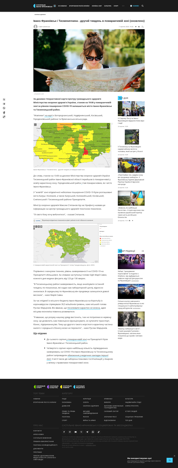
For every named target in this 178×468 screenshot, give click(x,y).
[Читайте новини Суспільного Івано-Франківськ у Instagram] (70, 432)
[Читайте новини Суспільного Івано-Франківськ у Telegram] (87, 432)
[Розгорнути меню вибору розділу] (54, 6)
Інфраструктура (132, 406)
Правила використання (43, 441)
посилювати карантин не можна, (83, 307)
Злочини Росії (110, 417)
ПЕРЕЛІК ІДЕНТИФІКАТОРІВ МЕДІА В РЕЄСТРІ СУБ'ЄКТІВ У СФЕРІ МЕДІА (44, 457)
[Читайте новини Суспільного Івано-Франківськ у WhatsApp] (93, 432)
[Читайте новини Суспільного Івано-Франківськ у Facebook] (64, 432)
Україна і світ (97, 6)
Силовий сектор (111, 411)
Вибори (107, 402)
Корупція (87, 399)
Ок (170, 460)
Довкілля (66, 406)
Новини (36, 399)
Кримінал (108, 399)
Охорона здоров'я (40, 14)
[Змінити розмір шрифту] (143, 27)
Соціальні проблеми (134, 417)
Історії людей (131, 411)
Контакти (37, 431)
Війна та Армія (89, 420)
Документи (38, 449)
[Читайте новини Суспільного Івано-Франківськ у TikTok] (99, 432)
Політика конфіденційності (45, 445)
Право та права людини (68, 412)
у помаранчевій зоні (76, 339)
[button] (4, 99)
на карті (48, 115)
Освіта (86, 402)
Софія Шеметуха (44, 27)
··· (123, 5)
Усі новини (62, 6)
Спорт (116, 6)
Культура (107, 6)
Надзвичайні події (133, 402)
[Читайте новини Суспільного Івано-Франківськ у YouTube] (76, 432)
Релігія (86, 417)
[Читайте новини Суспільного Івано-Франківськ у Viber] (81, 432)
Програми (37, 452)
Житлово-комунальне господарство (114, 407)
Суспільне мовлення (42, 438)
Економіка (66, 402)
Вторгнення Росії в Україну (79, 6)
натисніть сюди (91, 445)
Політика (66, 417)
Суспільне (90, 443)
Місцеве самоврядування (90, 412)
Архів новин (38, 434)
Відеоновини (110, 420)
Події (64, 399)
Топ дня (128, 420)
